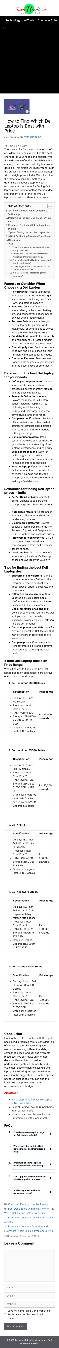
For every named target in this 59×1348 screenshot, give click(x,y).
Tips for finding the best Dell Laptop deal (29, 232)
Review (44, 1204)
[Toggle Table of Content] (48, 206)
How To (34, 1204)
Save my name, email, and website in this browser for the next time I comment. (29, 1314)
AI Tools (29, 20)
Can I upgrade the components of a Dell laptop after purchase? (31, 268)
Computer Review (18, 1204)
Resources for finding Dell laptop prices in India (29, 227)
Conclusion (14, 240)
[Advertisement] (29, 63)
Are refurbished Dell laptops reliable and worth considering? (32, 261)
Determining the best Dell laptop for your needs (29, 220)
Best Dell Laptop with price (23, 1208)
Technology (13, 20)
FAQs (10, 243)
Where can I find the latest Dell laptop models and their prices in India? (30, 255)
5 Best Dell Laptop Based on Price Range (29, 236)
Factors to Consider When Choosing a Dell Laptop (27, 212)
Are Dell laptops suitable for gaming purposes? (30, 274)
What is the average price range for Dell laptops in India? (31, 249)
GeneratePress (32, 1343)
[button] (5, 28)
